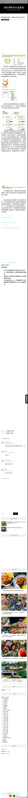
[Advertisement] (14, 38)
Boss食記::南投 (5, 711)
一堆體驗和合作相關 (5, 19)
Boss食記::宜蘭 (5, 721)
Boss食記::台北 (5, 714)
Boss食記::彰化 (5, 723)
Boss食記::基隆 (5, 720)
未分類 (3, 739)
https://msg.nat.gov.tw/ (7, 70)
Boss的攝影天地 (5, 700)
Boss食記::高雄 (5, 733)
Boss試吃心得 (5, 703)
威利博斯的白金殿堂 (14, 7)
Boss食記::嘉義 (5, 718)
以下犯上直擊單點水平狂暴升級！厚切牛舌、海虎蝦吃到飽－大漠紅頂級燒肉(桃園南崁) (15, 272)
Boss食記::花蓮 (5, 730)
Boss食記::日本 (5, 724)
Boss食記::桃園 (5, 726)
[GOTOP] (18, 796)
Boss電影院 (4, 708)
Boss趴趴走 (4, 704)
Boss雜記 (4, 707)
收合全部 (7, 697)
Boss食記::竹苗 (5, 729)
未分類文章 (4, 740)
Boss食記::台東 (5, 717)
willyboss (13, 19)
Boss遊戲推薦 (5, 705)
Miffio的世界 (4, 736)
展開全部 (3, 697)
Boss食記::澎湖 (5, 727)
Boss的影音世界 (5, 698)
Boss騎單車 (4, 734)
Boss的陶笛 (4, 701)
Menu (3, 1)
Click (26, 399)
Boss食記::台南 (5, 716)
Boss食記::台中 (5, 713)
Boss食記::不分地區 (6, 710)
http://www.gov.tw (6, 68)
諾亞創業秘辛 (5, 742)
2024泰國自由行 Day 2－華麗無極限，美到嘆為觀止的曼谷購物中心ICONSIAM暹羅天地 (15, 282)
